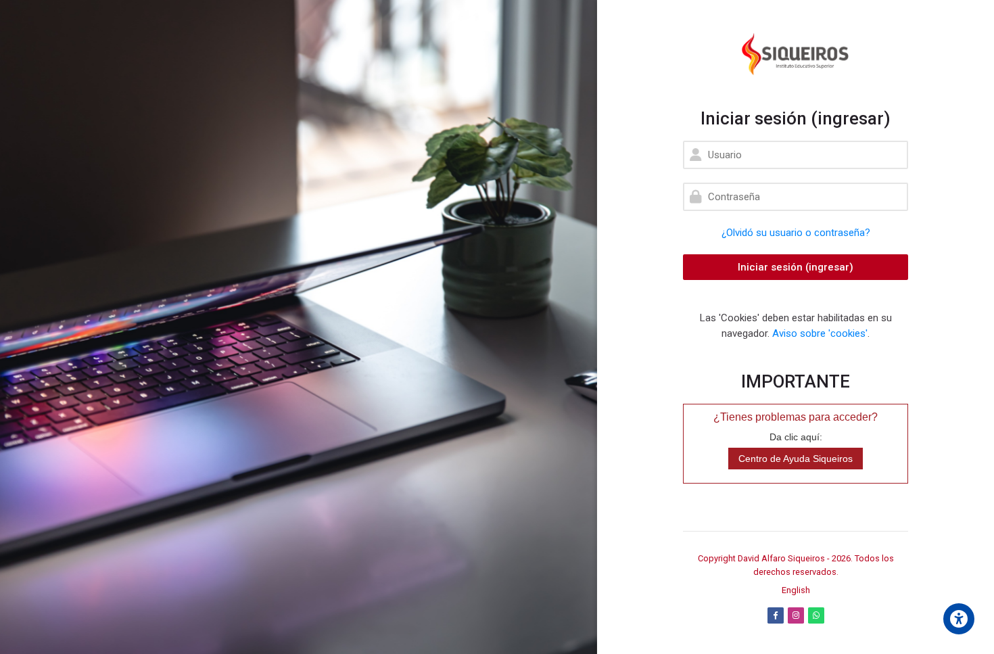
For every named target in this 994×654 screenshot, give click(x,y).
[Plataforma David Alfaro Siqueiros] (795, 54)
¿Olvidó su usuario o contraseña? (795, 233)
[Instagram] (796, 615)
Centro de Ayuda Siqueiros (795, 458)
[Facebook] (775, 615)
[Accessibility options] (959, 619)
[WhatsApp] (816, 615)
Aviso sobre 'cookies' (820, 333)
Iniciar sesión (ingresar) (795, 267)
